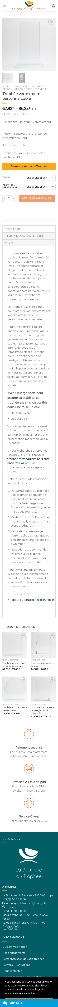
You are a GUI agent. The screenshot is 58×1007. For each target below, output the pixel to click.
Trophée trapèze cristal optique (43, 664)
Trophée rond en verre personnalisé (14, 709)
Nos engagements (13, 952)
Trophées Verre (37, 89)
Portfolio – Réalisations (16, 964)
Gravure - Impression (9, 186)
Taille (6, 177)
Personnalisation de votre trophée (23, 958)
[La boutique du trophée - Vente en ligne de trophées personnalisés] (29, 5)
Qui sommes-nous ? (14, 946)
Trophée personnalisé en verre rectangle (14, 664)
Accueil (7, 86)
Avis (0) (9, 243)
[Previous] (7, 44)
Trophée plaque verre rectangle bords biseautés (42, 710)
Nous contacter (12, 970)
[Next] (50, 44)
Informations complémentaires (24, 236)
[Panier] (54, 5)
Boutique (22, 86)
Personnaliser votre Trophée (29, 166)
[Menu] (4, 6)
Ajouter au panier (36, 198)
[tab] (29, 229)
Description (12, 229)
